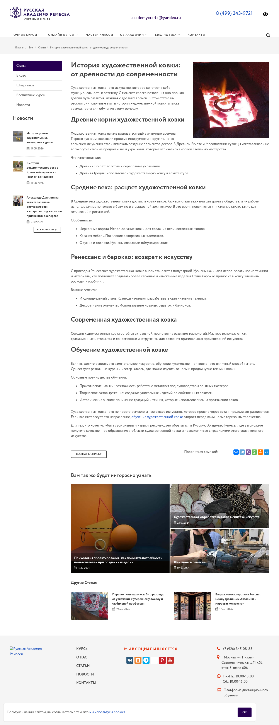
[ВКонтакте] (236, 452)
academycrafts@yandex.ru (156, 18)
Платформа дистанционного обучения (246, 693)
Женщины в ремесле (190, 562)
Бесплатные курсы (30, 95)
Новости (23, 105)
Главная (19, 48)
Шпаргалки (25, 85)
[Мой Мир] (266, 452)
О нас (81, 657)
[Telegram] (242, 452)
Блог (31, 48)
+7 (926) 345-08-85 (237, 648)
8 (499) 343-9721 (234, 13)
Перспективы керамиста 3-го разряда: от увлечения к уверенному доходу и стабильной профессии (138, 599)
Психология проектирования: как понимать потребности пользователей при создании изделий (118, 560)
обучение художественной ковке (157, 417)
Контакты (85, 683)
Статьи (42, 48)
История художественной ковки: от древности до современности (89, 48)
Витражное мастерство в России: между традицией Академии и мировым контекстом (237, 599)
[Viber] (248, 452)
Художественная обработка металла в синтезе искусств (216, 517)
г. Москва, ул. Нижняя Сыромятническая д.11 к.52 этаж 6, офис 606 (241, 662)
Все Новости (45, 229)
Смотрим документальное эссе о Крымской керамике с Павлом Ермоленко (42, 170)
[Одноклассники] (260, 452)
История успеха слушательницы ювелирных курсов (40, 138)
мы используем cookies (107, 712)
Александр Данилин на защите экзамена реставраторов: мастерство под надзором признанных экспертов (44, 206)
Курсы (82, 648)
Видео (21, 75)
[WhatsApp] (254, 452)
